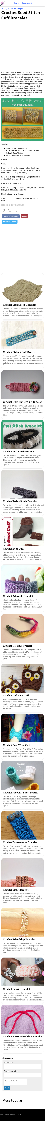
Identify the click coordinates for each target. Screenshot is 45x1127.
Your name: (8, 1063)
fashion (21, 205)
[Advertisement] (22, 44)
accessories (5, 205)
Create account (27, 3)
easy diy (14, 205)
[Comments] (10, 211)
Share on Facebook (10, 216)
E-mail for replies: (11, 1071)
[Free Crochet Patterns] (3, 3)
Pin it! (24, 216)
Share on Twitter (9, 222)
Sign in (16, 3)
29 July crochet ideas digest (12, 9)
